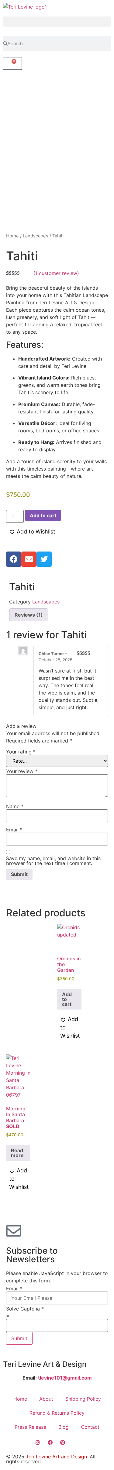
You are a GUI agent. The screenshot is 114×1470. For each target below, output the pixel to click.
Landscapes (35, 236)
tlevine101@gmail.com (64, 1378)
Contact (90, 1427)
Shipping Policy (83, 1399)
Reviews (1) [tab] (29, 615)
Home (12, 236)
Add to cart (43, 515)
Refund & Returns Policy (57, 1413)
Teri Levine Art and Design (56, 1457)
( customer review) (56, 273)
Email (14, 829)
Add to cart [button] (67, 999)
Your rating (21, 751)
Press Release (30, 1427)
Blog (63, 1427)
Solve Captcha (25, 1308)
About (46, 1399)
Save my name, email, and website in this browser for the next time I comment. (53, 861)
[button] (57, 21)
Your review (21, 771)
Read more (17, 1152)
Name (14, 806)
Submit (19, 1338)
